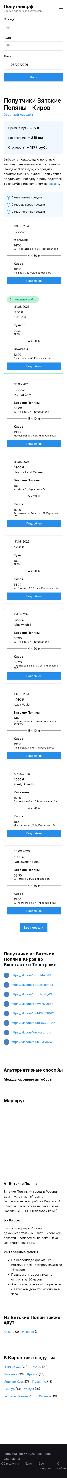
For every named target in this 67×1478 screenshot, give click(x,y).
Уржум (32, 1389)
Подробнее (34, 280)
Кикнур (12, 1389)
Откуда (9, 19)
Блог (28, 1463)
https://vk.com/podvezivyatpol (32, 1004)
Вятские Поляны (19, 1396)
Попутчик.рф (18, 6)
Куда (7, 38)
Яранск (35, 1374)
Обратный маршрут (18, 114)
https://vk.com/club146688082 (33, 1023)
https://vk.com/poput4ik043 (31, 975)
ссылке (54, 184)
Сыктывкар (15, 1367)
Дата (7, 56)
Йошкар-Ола (16, 1381)
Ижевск (30, 1332)
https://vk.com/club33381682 (31, 1042)
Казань (11, 1332)
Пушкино (42, 1381)
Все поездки (33, 927)
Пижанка (14, 1374)
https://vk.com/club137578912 (32, 1013)
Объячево (47, 1396)
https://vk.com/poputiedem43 (32, 985)
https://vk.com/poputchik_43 (31, 994)
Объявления (10, 1463)
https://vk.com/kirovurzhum (31, 1032)
